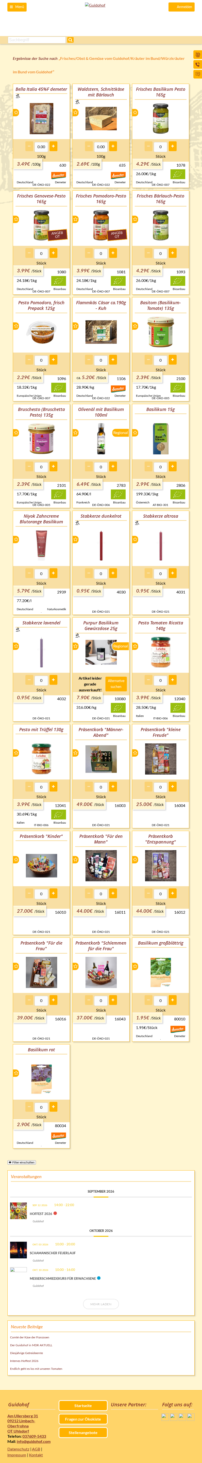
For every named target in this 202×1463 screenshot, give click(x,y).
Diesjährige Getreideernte (26, 1353)
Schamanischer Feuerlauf (53, 1253)
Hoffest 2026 (41, 1214)
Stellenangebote (83, 1432)
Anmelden (184, 7)
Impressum (16, 1455)
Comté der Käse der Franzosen (29, 1337)
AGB (36, 1449)
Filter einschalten (23, 1162)
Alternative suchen (116, 684)
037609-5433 (34, 1436)
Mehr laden (101, 1304)
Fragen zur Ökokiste (83, 1419)
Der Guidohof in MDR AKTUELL (31, 1345)
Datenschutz (18, 1449)
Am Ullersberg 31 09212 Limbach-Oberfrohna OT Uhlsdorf (22, 1423)
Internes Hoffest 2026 (24, 1360)
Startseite (83, 1405)
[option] (41, 136)
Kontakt (36, 1455)
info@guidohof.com (33, 1441)
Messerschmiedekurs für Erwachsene (63, 1278)
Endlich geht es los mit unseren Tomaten (36, 1368)
